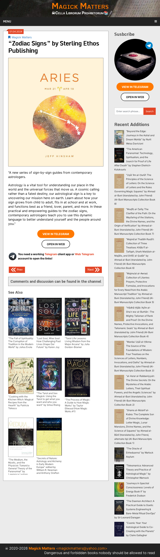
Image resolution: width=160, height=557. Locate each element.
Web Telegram (84, 254)
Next (91, 269)
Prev (19, 269)
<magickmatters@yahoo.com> (81, 548)
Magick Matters (22, 37)
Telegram (51, 254)
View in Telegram (56, 234)
